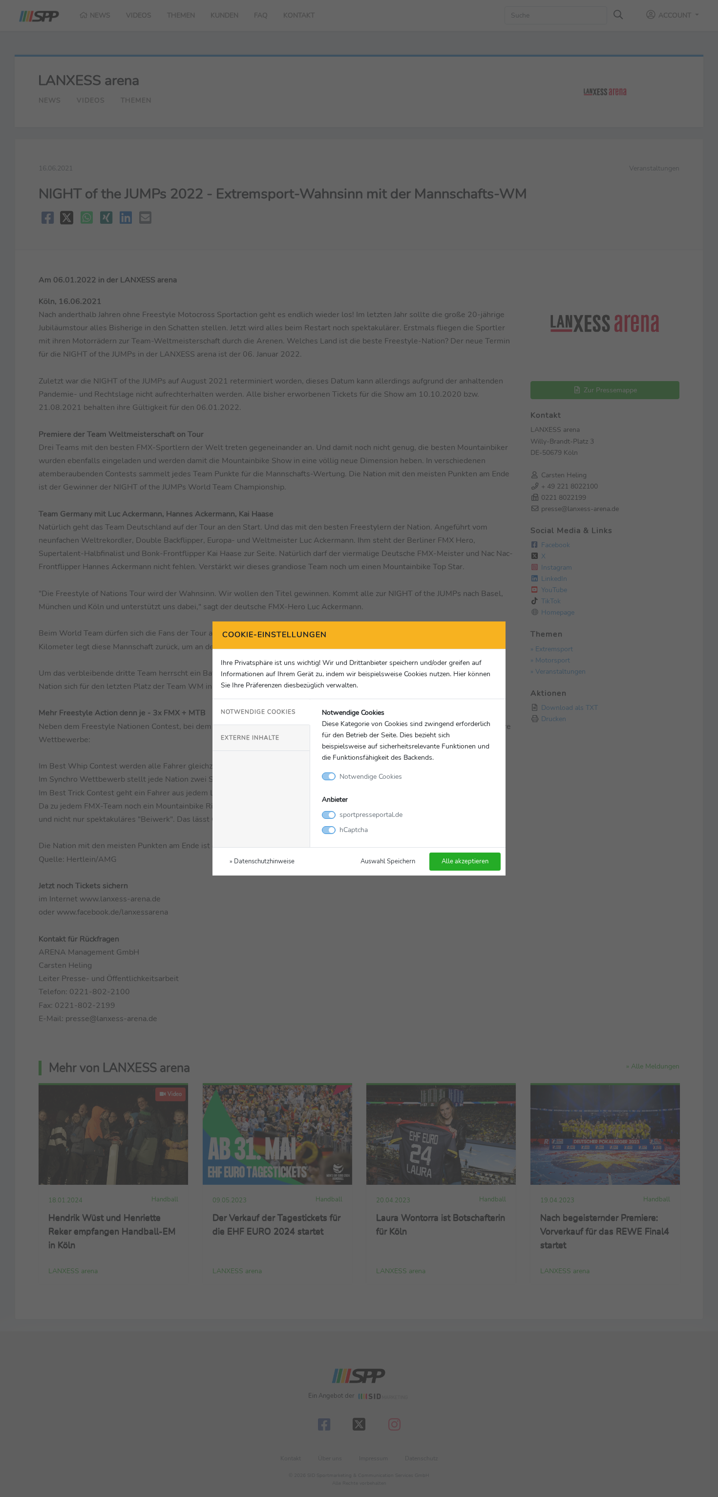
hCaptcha (353, 829)
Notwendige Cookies (258, 712)
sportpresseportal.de (370, 814)
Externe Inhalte (250, 738)
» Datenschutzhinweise (262, 861)
